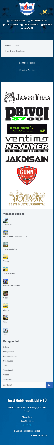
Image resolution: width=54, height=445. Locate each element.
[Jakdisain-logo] (27, 159)
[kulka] (27, 197)
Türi (5, 334)
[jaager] (27, 97)
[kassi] (27, 129)
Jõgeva (6, 310)
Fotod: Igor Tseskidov (15, 51)
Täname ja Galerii (10, 249)
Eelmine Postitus (27, 62)
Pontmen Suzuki (10, 356)
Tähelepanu (8, 224)
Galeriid (8, 45)
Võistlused (7, 379)
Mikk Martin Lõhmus (11, 285)
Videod (6, 374)
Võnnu (6, 261)
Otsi (49, 385)
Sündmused (8, 361)
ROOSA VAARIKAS (39, 435)
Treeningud (8, 370)
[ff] (27, 143)
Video (5, 322)
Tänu (5, 365)
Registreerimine (45, 14)
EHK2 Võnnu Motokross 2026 (15, 236)
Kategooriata (8, 351)
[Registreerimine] (45, 11)
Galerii (5, 298)
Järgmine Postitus (27, 70)
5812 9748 (27, 425)
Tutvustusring (9, 273)
